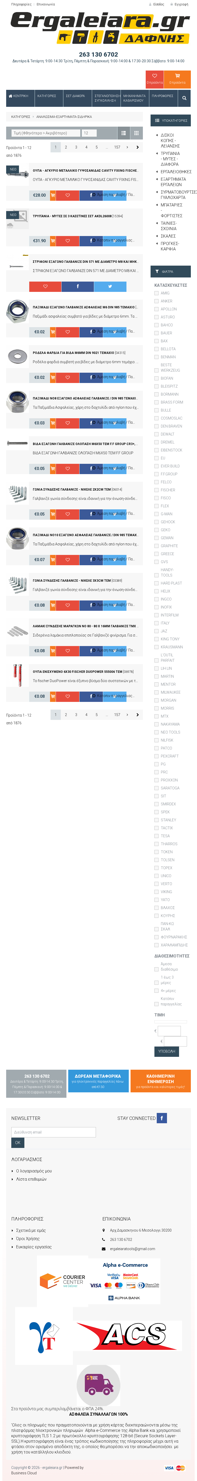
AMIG (165, 293)
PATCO (166, 748)
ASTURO (168, 317)
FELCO (166, 482)
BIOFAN (167, 378)
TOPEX (166, 868)
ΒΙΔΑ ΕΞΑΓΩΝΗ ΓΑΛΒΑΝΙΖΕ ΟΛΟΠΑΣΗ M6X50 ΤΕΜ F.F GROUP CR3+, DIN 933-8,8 (93, 444)
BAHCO (167, 325)
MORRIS (167, 708)
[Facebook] (162, 1118)
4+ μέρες (168, 991)
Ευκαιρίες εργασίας (33, 1246)
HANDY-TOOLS (167, 572)
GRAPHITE (169, 546)
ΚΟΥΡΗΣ (168, 916)
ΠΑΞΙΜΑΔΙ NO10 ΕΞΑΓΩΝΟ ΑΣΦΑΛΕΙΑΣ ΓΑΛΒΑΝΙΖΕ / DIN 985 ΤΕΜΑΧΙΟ (86, 535)
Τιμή (159, 1015)
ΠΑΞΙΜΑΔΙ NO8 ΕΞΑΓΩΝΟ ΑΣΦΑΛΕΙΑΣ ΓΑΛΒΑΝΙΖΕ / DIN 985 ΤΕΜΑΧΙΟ (85, 398)
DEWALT (167, 434)
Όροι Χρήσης (27, 1238)
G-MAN (166, 514)
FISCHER (168, 490)
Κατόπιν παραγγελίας (171, 1001)
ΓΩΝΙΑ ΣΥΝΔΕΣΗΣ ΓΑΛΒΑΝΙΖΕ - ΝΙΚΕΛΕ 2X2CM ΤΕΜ (72, 489)
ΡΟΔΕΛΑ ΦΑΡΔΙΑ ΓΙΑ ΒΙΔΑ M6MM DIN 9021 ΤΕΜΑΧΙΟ (73, 353)
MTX (165, 716)
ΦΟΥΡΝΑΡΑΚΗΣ (174, 937)
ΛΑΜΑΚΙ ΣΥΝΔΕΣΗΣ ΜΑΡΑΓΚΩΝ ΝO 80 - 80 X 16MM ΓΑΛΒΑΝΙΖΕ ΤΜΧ (84, 626)
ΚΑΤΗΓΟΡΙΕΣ (20, 117)
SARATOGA (170, 788)
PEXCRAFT (170, 756)
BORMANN (170, 394)
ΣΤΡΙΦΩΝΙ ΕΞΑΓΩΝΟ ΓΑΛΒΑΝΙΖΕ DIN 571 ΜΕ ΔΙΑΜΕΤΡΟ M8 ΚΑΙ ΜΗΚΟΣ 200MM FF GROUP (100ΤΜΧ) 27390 (113, 262)
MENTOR (168, 684)
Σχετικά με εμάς (30, 1230)
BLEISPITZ (169, 386)
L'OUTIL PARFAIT (168, 658)
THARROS (169, 844)
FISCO (166, 498)
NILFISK (167, 740)
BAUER (166, 333)
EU (163, 458)
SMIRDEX (168, 804)
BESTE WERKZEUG (170, 367)
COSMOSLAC (171, 418)
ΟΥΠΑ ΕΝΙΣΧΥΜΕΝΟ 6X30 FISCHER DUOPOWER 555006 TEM (77, 672)
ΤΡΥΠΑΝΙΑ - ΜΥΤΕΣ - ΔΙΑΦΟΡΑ (170, 159)
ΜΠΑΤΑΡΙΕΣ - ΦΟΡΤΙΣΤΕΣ (171, 210)
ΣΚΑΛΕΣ (168, 236)
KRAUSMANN (172, 647)
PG (163, 764)
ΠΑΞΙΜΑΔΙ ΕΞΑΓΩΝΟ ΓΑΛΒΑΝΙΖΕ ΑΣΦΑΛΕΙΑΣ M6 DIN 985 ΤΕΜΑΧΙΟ (84, 307)
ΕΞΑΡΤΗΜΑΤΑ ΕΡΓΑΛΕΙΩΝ (173, 182)
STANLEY (168, 820)
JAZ (164, 631)
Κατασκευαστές (170, 285)
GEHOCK (168, 522)
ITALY (165, 623)
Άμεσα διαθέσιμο (169, 966)
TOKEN (167, 852)
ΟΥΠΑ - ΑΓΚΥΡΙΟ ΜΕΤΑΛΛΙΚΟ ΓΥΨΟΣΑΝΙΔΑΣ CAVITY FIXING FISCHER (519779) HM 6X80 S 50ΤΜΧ (107, 170)
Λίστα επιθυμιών (31, 1179)
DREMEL (167, 442)
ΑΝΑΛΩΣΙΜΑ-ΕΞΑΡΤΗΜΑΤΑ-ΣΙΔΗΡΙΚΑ (64, 117)
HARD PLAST (171, 583)
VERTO (166, 884)
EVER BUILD (170, 466)
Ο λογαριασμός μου (33, 1171)
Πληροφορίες (21, 4)
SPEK (165, 812)
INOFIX (166, 607)
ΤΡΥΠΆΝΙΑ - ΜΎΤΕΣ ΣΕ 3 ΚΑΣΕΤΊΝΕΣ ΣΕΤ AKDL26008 (72, 216)
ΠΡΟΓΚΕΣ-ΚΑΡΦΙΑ (170, 246)
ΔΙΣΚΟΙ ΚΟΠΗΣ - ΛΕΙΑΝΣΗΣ (170, 141)
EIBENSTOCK (171, 450)
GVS (164, 562)
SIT (163, 796)
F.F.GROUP (169, 474)
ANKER (166, 301)
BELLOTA (168, 349)
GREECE (167, 554)
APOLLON (169, 309)
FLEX (165, 506)
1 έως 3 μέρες (167, 980)
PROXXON (169, 780)
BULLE (166, 410)
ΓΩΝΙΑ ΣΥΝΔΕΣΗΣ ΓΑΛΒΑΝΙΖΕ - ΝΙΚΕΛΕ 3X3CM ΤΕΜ (72, 580)
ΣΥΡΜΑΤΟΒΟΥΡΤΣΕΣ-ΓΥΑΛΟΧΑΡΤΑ (176, 195)
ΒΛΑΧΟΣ (168, 908)
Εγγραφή (181, 4)
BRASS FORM (172, 402)
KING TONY (170, 639)
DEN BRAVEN (171, 426)
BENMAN (168, 357)
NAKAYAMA (170, 724)
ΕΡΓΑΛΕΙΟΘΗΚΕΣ (176, 171)
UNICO (166, 876)
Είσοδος (158, 4)
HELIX (165, 591)
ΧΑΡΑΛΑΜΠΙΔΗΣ (174, 945)
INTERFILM (170, 615)
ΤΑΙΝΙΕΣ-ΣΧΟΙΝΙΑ (169, 226)
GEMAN (167, 538)
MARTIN (167, 676)
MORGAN (168, 700)
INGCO (166, 599)
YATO (165, 900)
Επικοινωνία (46, 4)
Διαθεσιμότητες (172, 956)
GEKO (165, 530)
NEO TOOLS (170, 732)
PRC (164, 772)
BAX (164, 341)
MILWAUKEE (171, 692)
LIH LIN (166, 668)
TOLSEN (167, 860)
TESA (165, 836)
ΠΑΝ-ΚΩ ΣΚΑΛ (167, 926)
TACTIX (167, 828)
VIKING (166, 892)
